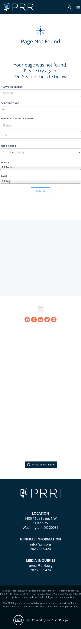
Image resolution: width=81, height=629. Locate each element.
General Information (40, 539)
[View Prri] (47, 376)
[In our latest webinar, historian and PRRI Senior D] (40, 419)
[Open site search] (69, 7)
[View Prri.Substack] (54, 376)
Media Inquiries (40, 560)
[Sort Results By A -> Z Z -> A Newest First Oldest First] (40, 152)
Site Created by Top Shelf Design (47, 620)
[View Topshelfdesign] (18, 620)
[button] (78, 7)
